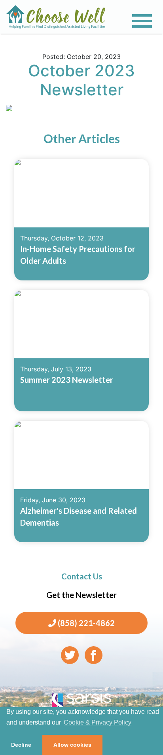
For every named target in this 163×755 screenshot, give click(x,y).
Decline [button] (21, 745)
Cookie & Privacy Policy (97, 722)
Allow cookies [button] (72, 745)
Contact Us (81, 576)
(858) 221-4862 (85, 623)
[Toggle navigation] (142, 20)
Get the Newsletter (81, 595)
